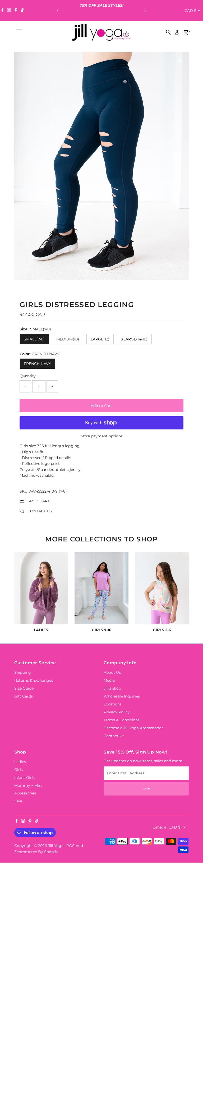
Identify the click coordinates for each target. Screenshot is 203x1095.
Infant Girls (24, 777)
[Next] (145, 11)
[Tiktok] (22, 10)
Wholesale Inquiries (122, 696)
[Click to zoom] (180, 61)
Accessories (25, 793)
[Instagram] (9, 10)
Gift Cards (23, 696)
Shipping (22, 672)
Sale (18, 801)
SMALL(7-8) (34, 339)
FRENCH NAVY (37, 363)
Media (109, 680)
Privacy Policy (117, 712)
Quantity (28, 375)
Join (146, 789)
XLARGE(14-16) (134, 339)
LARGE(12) (100, 339)
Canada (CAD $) (167, 827)
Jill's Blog (112, 688)
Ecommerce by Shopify (36, 851)
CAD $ (190, 10)
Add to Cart (101, 405)
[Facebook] (2, 10)
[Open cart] (186, 32)
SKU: (24, 491)
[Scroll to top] (192, 1080)
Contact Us (114, 735)
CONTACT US (39, 511)
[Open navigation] (19, 32)
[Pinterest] (16, 10)
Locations (113, 704)
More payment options (101, 436)
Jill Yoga (55, 845)
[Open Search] (168, 32)
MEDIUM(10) (67, 339)
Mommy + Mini (28, 785)
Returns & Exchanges (33, 680)
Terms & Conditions (122, 720)
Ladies (20, 761)
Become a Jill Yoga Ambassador (133, 728)
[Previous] (58, 11)
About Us (112, 672)
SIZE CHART (38, 501)
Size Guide (24, 688)
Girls (18, 769)
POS (70, 845)
